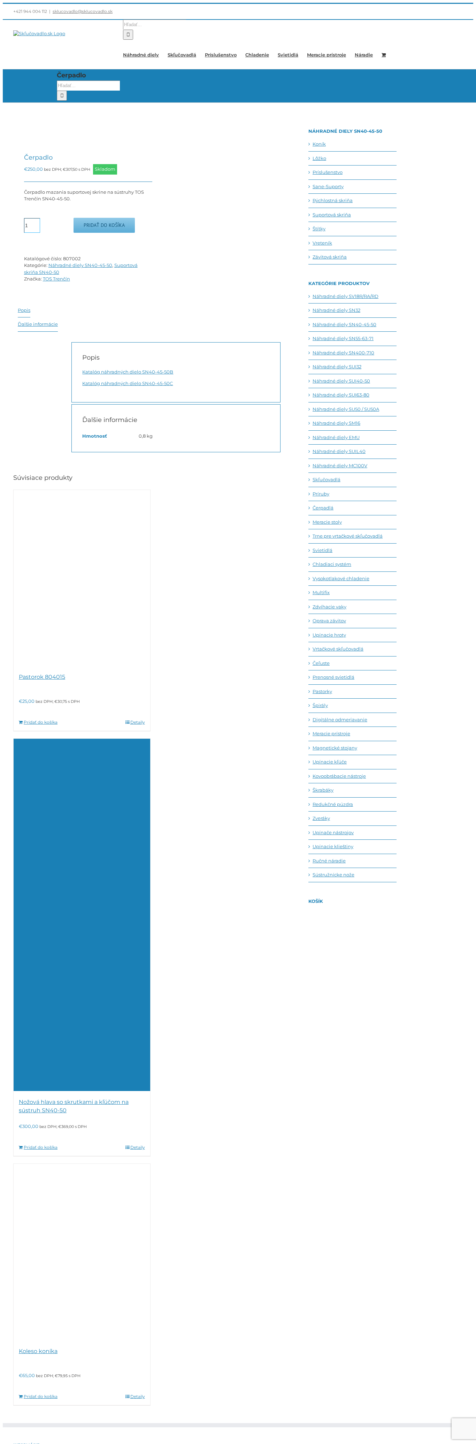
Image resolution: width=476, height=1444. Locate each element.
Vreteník (322, 243)
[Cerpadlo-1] (77, 129)
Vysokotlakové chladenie (341, 578)
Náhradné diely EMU (336, 437)
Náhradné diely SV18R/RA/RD (345, 296)
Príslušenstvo (328, 172)
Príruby (321, 494)
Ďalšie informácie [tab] (38, 324)
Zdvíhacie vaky (329, 606)
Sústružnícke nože (333, 874)
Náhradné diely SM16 (336, 423)
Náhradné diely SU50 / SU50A (346, 409)
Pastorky (322, 691)
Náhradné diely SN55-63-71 (343, 338)
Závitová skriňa (330, 257)
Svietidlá (322, 550)
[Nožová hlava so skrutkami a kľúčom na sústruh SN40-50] (82, 915)
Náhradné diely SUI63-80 (341, 395)
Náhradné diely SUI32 (337, 366)
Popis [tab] (24, 310)
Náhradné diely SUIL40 (339, 451)
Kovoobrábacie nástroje (339, 776)
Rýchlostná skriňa (333, 200)
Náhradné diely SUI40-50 (341, 381)
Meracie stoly (327, 522)
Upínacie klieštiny (333, 846)
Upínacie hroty (329, 635)
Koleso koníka (38, 1351)
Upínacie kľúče (330, 762)
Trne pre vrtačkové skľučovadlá (348, 536)
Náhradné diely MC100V (340, 465)
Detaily (137, 722)
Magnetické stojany (335, 748)
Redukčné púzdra (333, 804)
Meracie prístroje (331, 733)
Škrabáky (323, 790)
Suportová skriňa (332, 214)
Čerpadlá (323, 507)
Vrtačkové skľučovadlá (338, 649)
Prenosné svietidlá (333, 677)
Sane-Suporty (328, 186)
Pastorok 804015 (42, 677)
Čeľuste (321, 663)
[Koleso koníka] (82, 1252)
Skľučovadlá (326, 479)
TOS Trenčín (56, 279)
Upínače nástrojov (333, 832)
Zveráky (321, 818)
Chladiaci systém (332, 564)
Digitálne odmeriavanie (340, 719)
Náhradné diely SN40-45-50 (80, 265)
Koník (319, 144)
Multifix (321, 592)
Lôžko (319, 158)
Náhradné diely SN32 (336, 310)
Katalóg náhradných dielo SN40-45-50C (127, 383)
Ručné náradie (329, 860)
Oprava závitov (329, 620)
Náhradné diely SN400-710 (343, 352)
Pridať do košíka (104, 225)
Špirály (320, 705)
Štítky (319, 228)
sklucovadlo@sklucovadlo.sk (83, 11)
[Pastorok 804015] (82, 578)
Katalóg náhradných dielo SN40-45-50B (127, 372)
